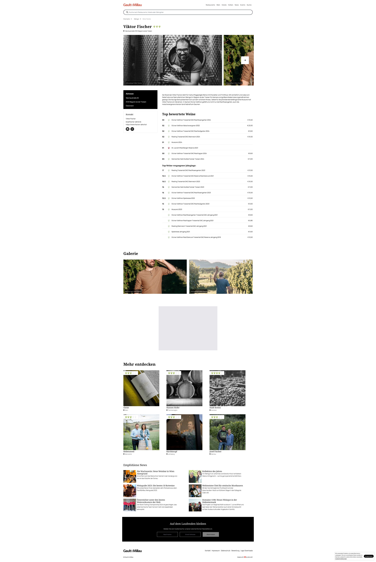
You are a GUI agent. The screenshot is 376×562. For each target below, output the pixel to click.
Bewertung (235, 550)
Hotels (224, 5)
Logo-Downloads (247, 550)
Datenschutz (225, 550)
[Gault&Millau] (132, 550)
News (237, 5)
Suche (249, 5)
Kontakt (208, 550)
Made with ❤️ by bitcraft (245, 557)
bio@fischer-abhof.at (133, 122)
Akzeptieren (368, 556)
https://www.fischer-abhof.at (136, 124)
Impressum (216, 550)
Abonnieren (211, 534)
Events (242, 5)
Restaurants (210, 5)
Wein (218, 5)
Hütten (230, 5)
